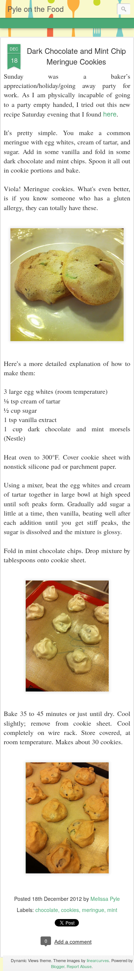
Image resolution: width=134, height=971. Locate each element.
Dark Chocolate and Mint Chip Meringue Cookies (76, 56)
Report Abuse (79, 966)
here (110, 113)
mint (112, 909)
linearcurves (98, 960)
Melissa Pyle (105, 898)
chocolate (46, 909)
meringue (93, 909)
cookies (70, 909)
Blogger (57, 966)
